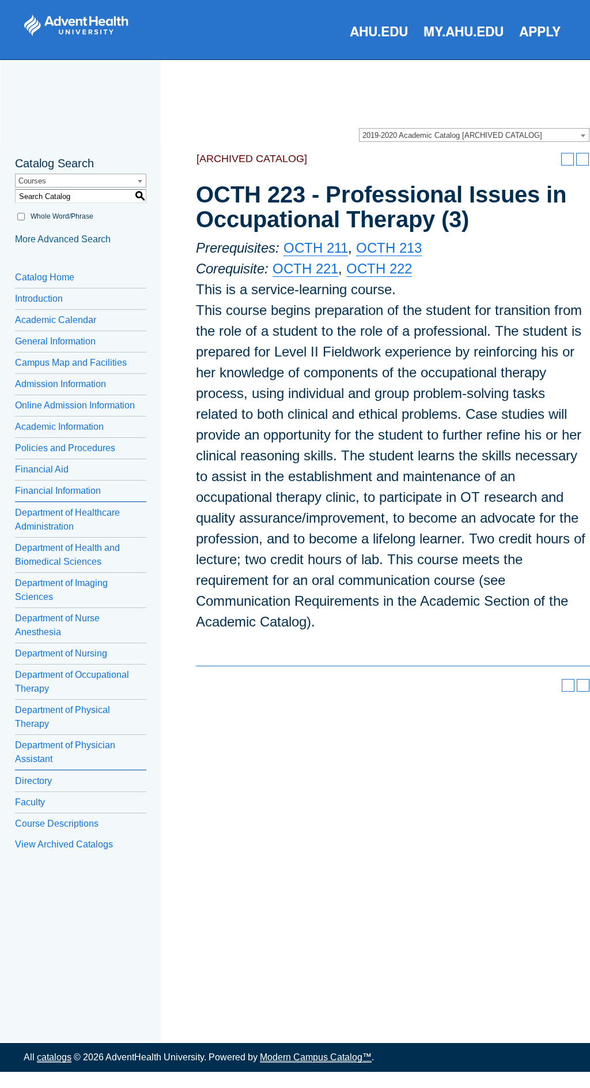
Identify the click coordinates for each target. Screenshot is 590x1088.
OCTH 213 (389, 248)
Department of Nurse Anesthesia (57, 625)
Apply (540, 30)
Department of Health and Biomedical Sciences (67, 554)
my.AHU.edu (463, 30)
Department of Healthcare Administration (67, 519)
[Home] (76, 25)
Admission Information (60, 384)
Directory (33, 781)
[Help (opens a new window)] (582, 159)
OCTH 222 (379, 268)
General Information (55, 341)
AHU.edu (379, 30)
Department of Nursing (61, 653)
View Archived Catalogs (64, 844)
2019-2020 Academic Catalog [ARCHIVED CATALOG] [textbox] (452, 135)
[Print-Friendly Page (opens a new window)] (567, 159)
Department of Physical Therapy (62, 717)
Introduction (39, 298)
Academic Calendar (55, 320)
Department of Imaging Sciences (61, 590)
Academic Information (59, 427)
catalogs (54, 1057)
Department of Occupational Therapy (72, 681)
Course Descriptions (57, 823)
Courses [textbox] (32, 181)
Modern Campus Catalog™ (316, 1057)
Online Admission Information (75, 405)
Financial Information (58, 491)
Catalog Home (44, 277)
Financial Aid (42, 469)
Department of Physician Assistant (65, 752)
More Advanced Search (63, 239)
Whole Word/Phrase (62, 216)
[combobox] (474, 135)
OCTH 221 (305, 268)
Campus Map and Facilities (71, 362)
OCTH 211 (315, 248)
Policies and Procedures (65, 448)
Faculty (30, 802)
